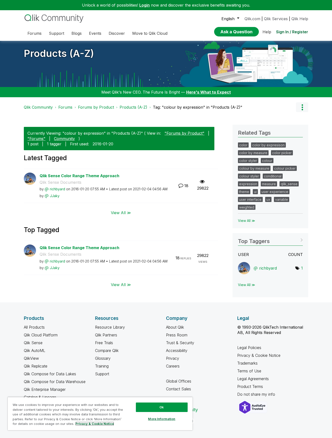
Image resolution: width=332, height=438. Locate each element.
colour (267, 160)
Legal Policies (249, 347)
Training (102, 366)
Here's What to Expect (208, 92)
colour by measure (254, 168)
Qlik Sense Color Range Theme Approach (79, 175)
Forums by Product (96, 107)
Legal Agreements (253, 378)
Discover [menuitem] (117, 33)
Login (144, 5)
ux (268, 199)
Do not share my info (256, 394)
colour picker (285, 168)
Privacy (172, 358)
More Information (161, 419)
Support (102, 373)
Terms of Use (249, 370)
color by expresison (268, 145)
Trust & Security (180, 342)
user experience (275, 192)
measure (269, 184)
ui (255, 192)
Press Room (176, 335)
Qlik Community (38, 107)
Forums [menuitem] (34, 33)
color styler (248, 160)
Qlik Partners (106, 335)
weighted (246, 207)
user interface (250, 199)
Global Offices (178, 381)
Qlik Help (299, 18)
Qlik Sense (33, 342)
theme (244, 192)
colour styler (249, 176)
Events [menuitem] (95, 33)
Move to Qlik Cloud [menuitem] (149, 33)
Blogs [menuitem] (76, 33)
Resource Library (110, 327)
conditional (272, 176)
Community (64, 138)
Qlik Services (276, 18)
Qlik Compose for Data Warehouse (55, 381)
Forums (65, 107)
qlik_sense (289, 184)
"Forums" (36, 138)
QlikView (31, 358)
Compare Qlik (107, 350)
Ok (161, 407)
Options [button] (302, 107)
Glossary (103, 358)
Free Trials (104, 342)
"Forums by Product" (184, 133)
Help (266, 31)
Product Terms (250, 386)
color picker (282, 153)
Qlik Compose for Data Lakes (50, 373)
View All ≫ (121, 212)
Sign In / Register (292, 31)
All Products (34, 327)
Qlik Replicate (35, 366)
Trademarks (247, 363)
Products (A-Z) (59, 53)
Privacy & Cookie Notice (258, 355)
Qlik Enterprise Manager (45, 389)
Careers (173, 366)
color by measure (253, 153)
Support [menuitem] (56, 33)
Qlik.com (252, 18)
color (243, 145)
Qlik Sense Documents (60, 182)
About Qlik (175, 327)
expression (248, 184)
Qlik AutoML (34, 350)
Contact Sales (178, 388)
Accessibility (176, 350)
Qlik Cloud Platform (41, 335)
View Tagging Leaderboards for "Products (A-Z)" (270, 239)
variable (281, 199)
